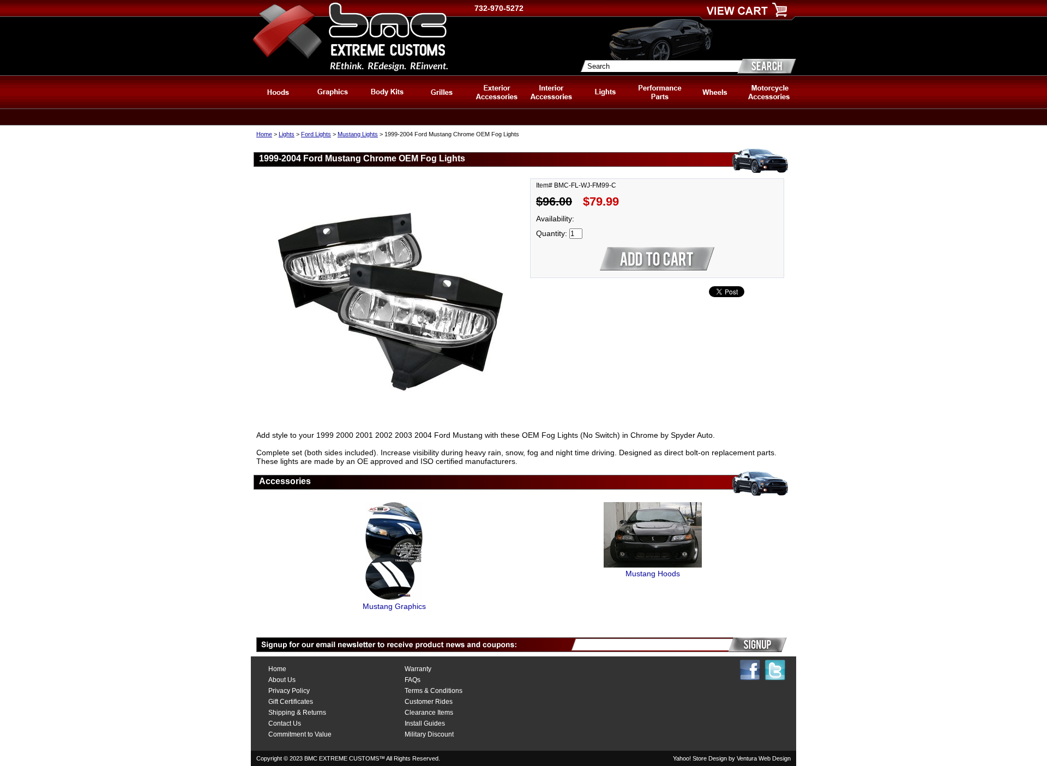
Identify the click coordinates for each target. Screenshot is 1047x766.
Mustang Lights (358, 134)
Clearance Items (429, 712)
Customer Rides (429, 701)
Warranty (418, 669)
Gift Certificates (290, 701)
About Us (282, 680)
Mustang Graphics (394, 606)
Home (264, 134)
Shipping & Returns (297, 712)
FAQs (412, 680)
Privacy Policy (289, 691)
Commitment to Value (300, 734)
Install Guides (425, 723)
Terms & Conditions (433, 691)
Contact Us (284, 723)
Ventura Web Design (764, 758)
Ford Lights (316, 134)
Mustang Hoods (652, 573)
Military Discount (429, 734)
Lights (286, 134)
